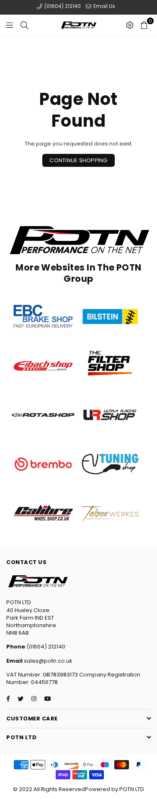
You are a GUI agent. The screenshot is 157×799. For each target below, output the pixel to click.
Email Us (103, 6)
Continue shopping (78, 160)
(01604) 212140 (62, 6)
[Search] (24, 25)
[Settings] (129, 25)
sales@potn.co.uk (47, 661)
